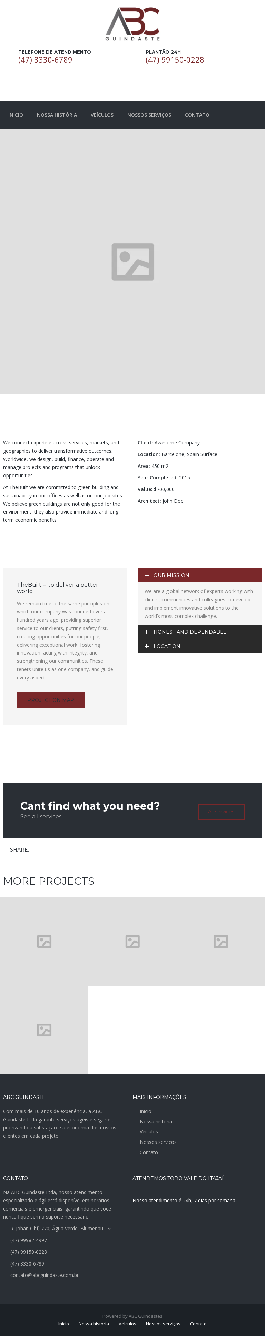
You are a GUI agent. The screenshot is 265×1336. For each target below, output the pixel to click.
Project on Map (50, 700)
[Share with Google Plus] (55, 850)
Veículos (149, 1131)
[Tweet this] (45, 850)
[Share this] (35, 850)
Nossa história (156, 1121)
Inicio (145, 1111)
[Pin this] (65, 850)
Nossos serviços (158, 1142)
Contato (149, 1152)
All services (221, 812)
